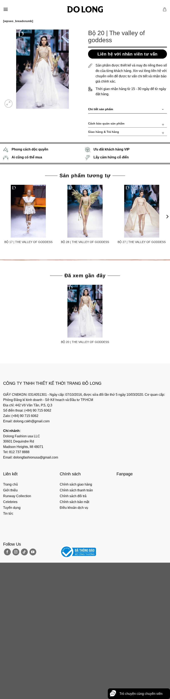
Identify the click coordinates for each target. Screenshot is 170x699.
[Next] (167, 216)
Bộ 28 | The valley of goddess (85, 242)
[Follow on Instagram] (15, 552)
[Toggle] (163, 110)
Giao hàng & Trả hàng (103, 131)
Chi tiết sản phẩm (100, 109)
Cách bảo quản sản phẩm (106, 123)
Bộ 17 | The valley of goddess (28, 242)
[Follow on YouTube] (32, 552)
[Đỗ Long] (85, 9)
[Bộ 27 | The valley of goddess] (141, 211)
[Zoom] (9, 104)
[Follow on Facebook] (7, 552)
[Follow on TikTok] (24, 552)
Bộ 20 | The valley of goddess (85, 342)
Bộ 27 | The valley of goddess (142, 242)
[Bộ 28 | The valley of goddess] (85, 211)
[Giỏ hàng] (165, 9)
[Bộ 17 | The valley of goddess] (28, 211)
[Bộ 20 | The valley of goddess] (85, 311)
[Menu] (5, 9)
